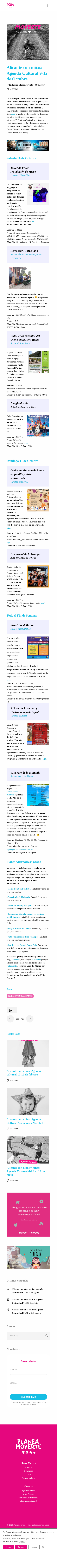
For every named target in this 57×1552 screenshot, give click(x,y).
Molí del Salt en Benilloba (19, 889)
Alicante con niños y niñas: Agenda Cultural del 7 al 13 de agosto (27, 1301)
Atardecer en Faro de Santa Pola (22, 945)
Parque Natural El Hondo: (19, 928)
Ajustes (34, 1547)
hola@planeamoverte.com (38, 1525)
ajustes (22, 1541)
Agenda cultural (28, 1478)
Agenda (14, 89)
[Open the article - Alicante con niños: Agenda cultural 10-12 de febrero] (28, 1053)
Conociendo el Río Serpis (19, 897)
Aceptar (8, 1547)
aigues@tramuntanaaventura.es (20, 849)
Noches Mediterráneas (21, 629)
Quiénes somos (28, 1491)
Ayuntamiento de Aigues (22, 776)
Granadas (36, 960)
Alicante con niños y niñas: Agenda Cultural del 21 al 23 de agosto (27, 1291)
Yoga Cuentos (28, 1494)
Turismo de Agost (19, 715)
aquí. (33, 221)
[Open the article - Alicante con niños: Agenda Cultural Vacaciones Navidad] (28, 1101)
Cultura (28, 1467)
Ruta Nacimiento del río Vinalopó (22, 937)
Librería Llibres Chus (20, 175)
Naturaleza (28, 1471)
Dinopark (16, 960)
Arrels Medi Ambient (20, 343)
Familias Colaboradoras (28, 1498)
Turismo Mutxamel (19, 481)
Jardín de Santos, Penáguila (20, 905)
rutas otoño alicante (20, 996)
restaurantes (12, 966)
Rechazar (21, 1547)
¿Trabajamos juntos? (28, 1501)
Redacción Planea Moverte (21, 85)
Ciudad (28, 1474)
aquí (13, 114)
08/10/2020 (40, 85)
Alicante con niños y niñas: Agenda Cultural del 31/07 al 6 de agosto (27, 1311)
